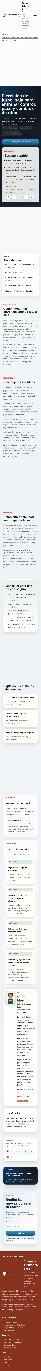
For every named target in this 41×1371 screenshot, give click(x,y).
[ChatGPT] (8, 197)
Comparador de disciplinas (14, 1325)
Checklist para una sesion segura (18, 286)
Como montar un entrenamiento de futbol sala (19, 265)
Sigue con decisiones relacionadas (19, 291)
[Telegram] (31, 1151)
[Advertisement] (20, 64)
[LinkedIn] (19, 1151)
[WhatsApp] (25, 1151)
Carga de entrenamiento (13, 1327)
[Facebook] (13, 1151)
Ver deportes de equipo (20, 142)
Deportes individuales (12, 1342)
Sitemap (7, 1365)
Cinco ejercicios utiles (13, 272)
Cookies (7, 1362)
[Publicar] (7, 1151)
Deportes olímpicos (11, 1348)
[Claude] (32, 197)
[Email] (7, 1157)
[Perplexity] (14, 197)
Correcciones (22, 1101)
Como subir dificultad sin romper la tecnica (19, 279)
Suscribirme (20, 1233)
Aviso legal (8, 1357)
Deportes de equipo (11, 1339)
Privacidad (9, 1240)
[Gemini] (26, 197)
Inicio (4, 34)
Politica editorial (24, 1096)
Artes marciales (10, 1345)
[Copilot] (20, 197)
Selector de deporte (11, 1322)
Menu (35, 15)
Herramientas (9, 1330)
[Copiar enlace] (13, 1157)
